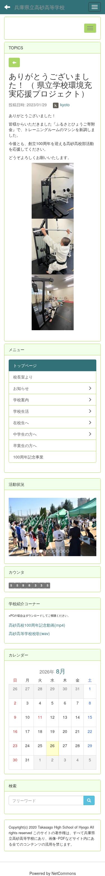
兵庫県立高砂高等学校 (39, 7)
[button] (15, 527)
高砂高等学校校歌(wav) (29, 633)
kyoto (64, 104)
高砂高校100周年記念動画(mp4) (37, 625)
